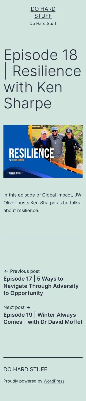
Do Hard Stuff (25, 369)
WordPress (54, 381)
